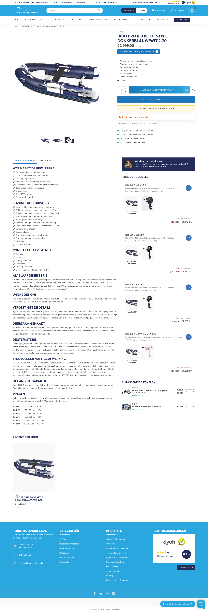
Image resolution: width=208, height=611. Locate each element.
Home (15, 19)
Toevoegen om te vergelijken (129, 123)
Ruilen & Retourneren (116, 553)
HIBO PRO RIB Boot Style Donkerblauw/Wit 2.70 (43, 26)
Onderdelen (162, 19)
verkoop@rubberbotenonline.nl (33, 563)
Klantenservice (112, 534)
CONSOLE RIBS (182, 19)
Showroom (128, 10)
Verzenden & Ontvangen (117, 548)
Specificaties (45, 160)
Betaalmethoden (113, 571)
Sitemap (109, 575)
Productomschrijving (25, 160)
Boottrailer (120, 19)
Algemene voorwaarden (117, 557)
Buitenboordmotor (97, 19)
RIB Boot (44, 19)
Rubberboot (28, 19)
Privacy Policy (112, 566)
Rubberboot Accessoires (68, 19)
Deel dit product (150, 123)
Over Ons (110, 543)
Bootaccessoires (141, 19)
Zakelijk (141, 10)
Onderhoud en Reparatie (117, 580)
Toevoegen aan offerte (158, 99)
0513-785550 (25, 555)
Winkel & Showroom (115, 539)
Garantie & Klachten (115, 562)
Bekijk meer (184, 567)
